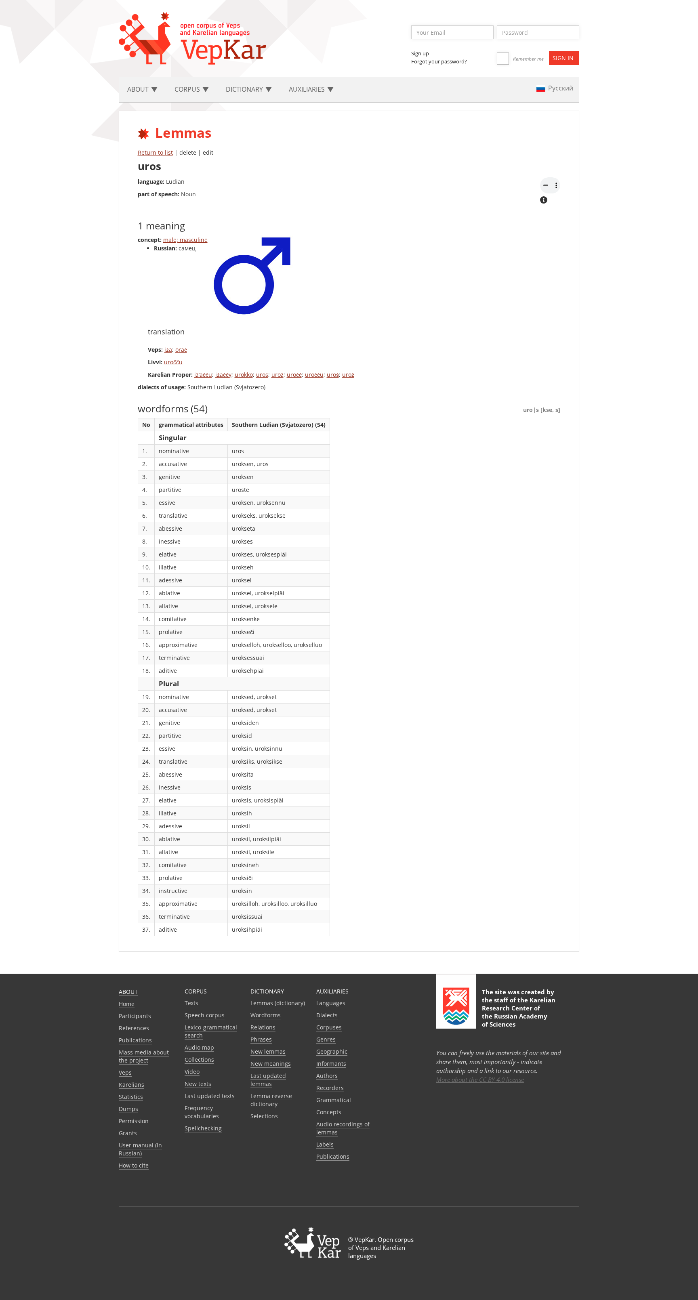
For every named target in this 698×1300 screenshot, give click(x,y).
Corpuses (329, 1027)
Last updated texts (210, 1096)
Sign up (420, 53)
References (134, 1028)
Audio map (199, 1047)
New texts (198, 1084)
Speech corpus (205, 1015)
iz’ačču (203, 374)
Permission (134, 1121)
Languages (330, 1003)
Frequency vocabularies (202, 1112)
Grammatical (333, 1100)
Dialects (327, 1015)
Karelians (131, 1084)
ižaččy (223, 374)
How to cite (134, 1165)
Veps (125, 1072)
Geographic (331, 1051)
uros (262, 374)
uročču (173, 362)
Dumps (128, 1109)
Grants (128, 1133)
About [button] (138, 89)
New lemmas (268, 1051)
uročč (294, 374)
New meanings (270, 1063)
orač (181, 349)
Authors (327, 1075)
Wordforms (265, 1015)
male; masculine (185, 240)
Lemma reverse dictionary (271, 1100)
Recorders (330, 1088)
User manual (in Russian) (140, 1149)
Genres (326, 1039)
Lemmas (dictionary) (277, 1003)
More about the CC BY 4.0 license (480, 1079)
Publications (135, 1040)
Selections (264, 1116)
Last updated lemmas (268, 1080)
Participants (135, 1016)
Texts (191, 1003)
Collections (199, 1059)
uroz (277, 374)
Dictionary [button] (245, 89)
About (128, 991)
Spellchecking (203, 1128)
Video (192, 1071)
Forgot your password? (439, 61)
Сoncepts (328, 1112)
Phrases (261, 1039)
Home (127, 1004)
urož (348, 374)
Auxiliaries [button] (307, 89)
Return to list (155, 152)
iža (168, 349)
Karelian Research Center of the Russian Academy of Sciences (518, 1012)
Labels (325, 1144)
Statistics (131, 1096)
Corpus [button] (188, 89)
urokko (244, 374)
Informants (331, 1063)
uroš (333, 374)
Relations (262, 1027)
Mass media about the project (144, 1056)
